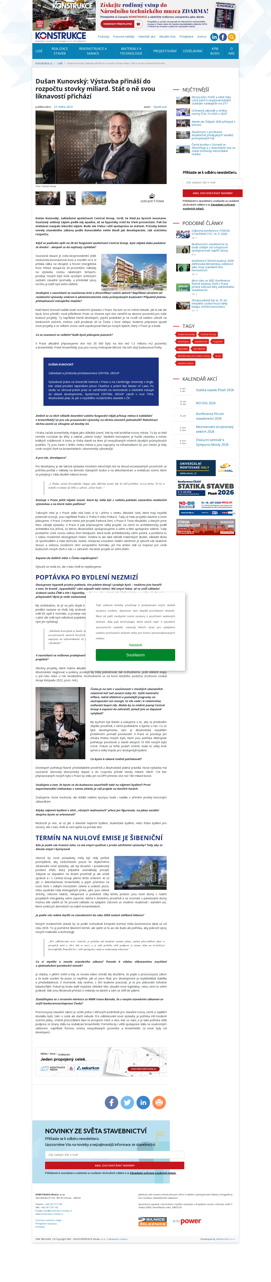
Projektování (165, 51)
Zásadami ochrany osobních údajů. (153, 1173)
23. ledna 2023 (63, 107)
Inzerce (201, 36)
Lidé (39, 51)
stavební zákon (186, 363)
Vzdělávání (192, 51)
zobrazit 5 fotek (152, 201)
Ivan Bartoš (199, 348)
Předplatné (186, 36)
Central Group (208, 334)
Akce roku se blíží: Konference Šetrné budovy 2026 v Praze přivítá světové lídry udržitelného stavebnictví (213, 285)
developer (183, 341)
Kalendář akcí (146, 36)
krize (218, 355)
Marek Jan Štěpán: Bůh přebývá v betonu (213, 123)
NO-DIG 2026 (206, 403)
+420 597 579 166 (49, 1207)
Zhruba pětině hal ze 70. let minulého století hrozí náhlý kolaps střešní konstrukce (209, 303)
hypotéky (182, 348)
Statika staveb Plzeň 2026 (215, 390)
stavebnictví (201, 341)
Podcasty (103, 36)
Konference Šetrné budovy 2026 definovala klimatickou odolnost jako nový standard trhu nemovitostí (213, 265)
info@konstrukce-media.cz (57, 1210)
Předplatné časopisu (46, 1223)
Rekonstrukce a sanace (93, 51)
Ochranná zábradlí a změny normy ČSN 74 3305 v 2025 (209, 112)
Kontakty (40, 1226)
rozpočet (218, 341)
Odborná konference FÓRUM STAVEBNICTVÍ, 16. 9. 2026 (211, 232)
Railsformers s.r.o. (225, 1238)
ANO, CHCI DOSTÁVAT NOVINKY (115, 1165)
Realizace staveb (60, 51)
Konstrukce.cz (44, 63)
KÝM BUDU (215, 51)
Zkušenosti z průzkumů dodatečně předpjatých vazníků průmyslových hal (212, 135)
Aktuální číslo (167, 36)
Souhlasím (135, 655)
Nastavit (135, 645)
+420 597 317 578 (53, 1204)
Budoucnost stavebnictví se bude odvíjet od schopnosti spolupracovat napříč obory (210, 247)
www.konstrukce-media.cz (49, 1213)
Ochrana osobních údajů (49, 1220)
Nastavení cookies (118, 1238)
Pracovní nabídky (124, 36)
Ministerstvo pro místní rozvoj (193, 355)
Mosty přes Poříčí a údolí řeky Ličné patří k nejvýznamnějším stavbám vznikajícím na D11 (211, 100)
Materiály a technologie (131, 51)
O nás (231, 51)
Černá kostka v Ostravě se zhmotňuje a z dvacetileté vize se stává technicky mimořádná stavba (213, 149)
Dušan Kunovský (186, 334)
